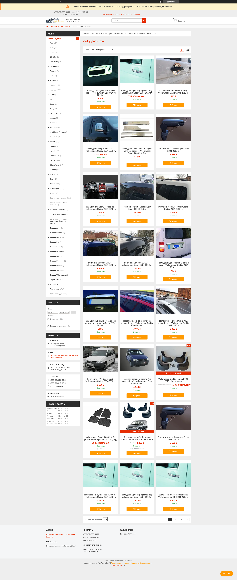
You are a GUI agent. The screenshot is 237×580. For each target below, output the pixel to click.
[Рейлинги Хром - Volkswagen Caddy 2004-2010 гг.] (137, 187)
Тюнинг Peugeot (56, 261)
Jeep (52, 104)
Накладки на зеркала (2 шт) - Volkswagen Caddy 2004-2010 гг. (101, 150)
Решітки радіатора (57, 214)
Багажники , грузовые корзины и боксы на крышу (58, 221)
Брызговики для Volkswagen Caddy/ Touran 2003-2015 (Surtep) (137, 438)
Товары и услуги (56, 26)
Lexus (52, 118)
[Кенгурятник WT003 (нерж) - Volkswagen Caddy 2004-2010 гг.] (100, 359)
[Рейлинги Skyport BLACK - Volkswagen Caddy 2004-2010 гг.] (137, 243)
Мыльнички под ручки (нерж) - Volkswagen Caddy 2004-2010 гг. (173, 92)
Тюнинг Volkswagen (58, 275)
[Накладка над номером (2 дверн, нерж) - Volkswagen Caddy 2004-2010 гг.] (173, 243)
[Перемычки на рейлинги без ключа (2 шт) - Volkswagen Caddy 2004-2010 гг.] (137, 301)
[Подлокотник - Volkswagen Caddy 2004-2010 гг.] (173, 129)
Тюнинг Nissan (56, 251)
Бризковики (54, 289)
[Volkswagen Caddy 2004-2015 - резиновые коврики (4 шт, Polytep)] (100, 417)
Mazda (52, 123)
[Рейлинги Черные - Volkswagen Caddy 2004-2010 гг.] (173, 187)
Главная (85, 34)
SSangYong (54, 165)
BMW (52, 52)
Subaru (53, 170)
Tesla (52, 179)
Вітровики (54, 280)
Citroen (53, 66)
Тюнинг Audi (55, 228)
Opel (52, 146)
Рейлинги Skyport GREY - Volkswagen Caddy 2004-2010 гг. (101, 264)
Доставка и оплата (117, 34)
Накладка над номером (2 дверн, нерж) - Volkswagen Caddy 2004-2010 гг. (173, 265)
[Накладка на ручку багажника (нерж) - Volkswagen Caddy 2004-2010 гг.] (100, 70)
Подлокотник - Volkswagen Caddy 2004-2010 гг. (173, 150)
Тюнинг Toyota (56, 270)
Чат (228, 574)
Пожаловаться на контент (120, 563)
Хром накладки (56, 294)
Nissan (52, 141)
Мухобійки (54, 284)
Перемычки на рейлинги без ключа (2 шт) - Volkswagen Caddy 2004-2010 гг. (137, 323)
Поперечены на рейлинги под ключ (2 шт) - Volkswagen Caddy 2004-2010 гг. (173, 323)
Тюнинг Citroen (56, 233)
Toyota (52, 184)
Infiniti (52, 95)
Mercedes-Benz (56, 127)
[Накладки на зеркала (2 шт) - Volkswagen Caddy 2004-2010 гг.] (100, 129)
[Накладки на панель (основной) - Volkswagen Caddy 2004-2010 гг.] (100, 187)
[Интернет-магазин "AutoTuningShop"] (55, 20)
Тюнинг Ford (55, 247)
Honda (52, 85)
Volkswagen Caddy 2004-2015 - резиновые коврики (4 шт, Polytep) (100, 438)
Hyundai (53, 90)
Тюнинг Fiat (54, 242)
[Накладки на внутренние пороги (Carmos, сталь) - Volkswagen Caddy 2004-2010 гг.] (137, 129)
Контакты (151, 34)
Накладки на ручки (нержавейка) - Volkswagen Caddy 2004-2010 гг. (137, 92)
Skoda (52, 160)
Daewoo (53, 71)
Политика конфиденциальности (141, 563)
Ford (52, 80)
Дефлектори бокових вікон (58, 204)
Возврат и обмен (137, 34)
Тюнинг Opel (55, 256)
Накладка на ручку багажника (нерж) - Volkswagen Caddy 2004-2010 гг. (100, 93)
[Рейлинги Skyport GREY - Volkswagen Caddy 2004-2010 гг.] (100, 243)
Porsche (53, 151)
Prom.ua (129, 561)
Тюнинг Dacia (55, 237)
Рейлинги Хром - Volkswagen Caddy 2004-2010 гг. (137, 208)
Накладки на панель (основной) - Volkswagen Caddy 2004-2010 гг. (101, 208)
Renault (53, 156)
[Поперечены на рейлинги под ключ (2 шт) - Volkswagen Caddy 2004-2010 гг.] (173, 301)
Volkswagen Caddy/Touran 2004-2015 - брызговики (173, 380)
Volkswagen (69, 26)
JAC (51, 99)
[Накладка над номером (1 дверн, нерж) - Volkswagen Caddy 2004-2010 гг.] (100, 301)
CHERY (53, 57)
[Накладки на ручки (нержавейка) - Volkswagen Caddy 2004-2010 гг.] (137, 70)
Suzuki (52, 174)
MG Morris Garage (57, 132)
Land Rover (54, 113)
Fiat (51, 76)
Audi (51, 48)
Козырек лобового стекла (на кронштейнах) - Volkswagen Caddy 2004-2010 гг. (137, 381)
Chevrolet (54, 62)
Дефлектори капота (58, 198)
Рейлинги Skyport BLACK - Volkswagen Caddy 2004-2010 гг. (137, 264)
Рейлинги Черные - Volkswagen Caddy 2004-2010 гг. (173, 208)
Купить (102, 107)
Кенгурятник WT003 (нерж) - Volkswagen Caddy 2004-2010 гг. (101, 380)
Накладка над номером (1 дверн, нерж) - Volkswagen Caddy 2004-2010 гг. (100, 323)
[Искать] (144, 20)
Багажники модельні (58, 209)
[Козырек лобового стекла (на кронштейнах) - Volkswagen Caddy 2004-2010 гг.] (137, 359)
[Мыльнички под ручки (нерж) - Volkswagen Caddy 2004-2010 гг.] (173, 70)
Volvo (52, 193)
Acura (52, 43)
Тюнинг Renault (56, 266)
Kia (51, 109)
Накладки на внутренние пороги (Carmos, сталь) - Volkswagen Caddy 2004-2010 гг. (137, 151)
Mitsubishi (54, 137)
